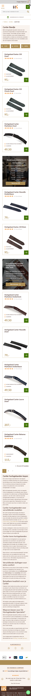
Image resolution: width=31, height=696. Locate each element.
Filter (5, 46)
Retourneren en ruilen (11, 693)
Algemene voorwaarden (23, 693)
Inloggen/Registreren (22, 1)
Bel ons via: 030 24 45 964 (19, 695)
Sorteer (16, 46)
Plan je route (15, 183)
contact (8, 278)
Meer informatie (14, 284)
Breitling (15, 638)
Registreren (9, 695)
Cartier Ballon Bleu (14, 521)
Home (11, 21)
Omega (19, 638)
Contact (3, 693)
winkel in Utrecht (14, 280)
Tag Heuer (24, 638)
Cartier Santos (6, 521)
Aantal (26, 46)
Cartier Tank (24, 519)
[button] (3, 6)
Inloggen (4, 695)
